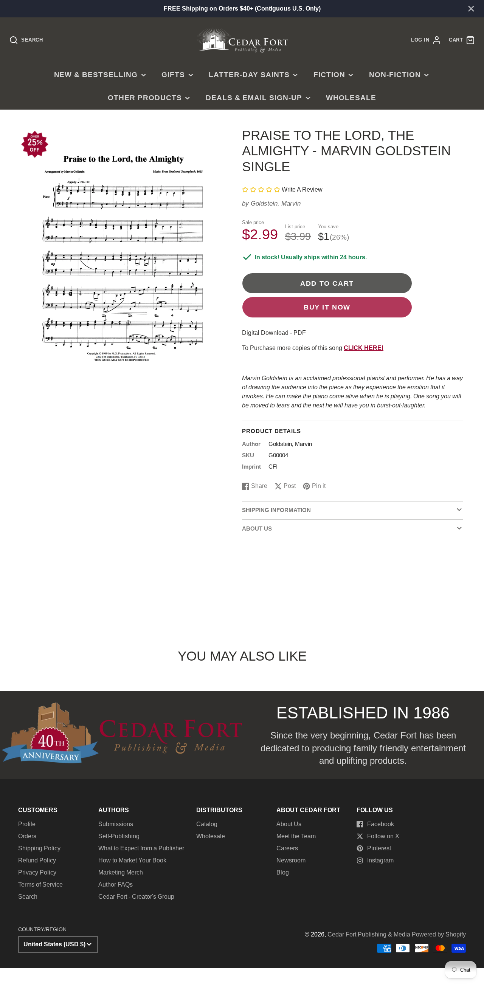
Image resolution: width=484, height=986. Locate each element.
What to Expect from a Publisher (141, 848)
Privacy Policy (37, 872)
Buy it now (327, 307)
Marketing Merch (120, 872)
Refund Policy (37, 860)
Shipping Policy (39, 848)
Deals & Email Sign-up (254, 98)
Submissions (115, 824)
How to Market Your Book (132, 860)
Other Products (145, 98)
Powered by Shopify (439, 934)
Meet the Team (296, 836)
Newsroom (291, 860)
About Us (288, 824)
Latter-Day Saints (249, 75)
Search (27, 896)
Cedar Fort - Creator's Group (136, 896)
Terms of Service (40, 884)
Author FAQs (115, 884)
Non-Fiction (395, 75)
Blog (282, 872)
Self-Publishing (119, 836)
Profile (27, 824)
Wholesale (351, 98)
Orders (27, 836)
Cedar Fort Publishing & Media (368, 934)
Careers (287, 848)
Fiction (329, 75)
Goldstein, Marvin (276, 203)
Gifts (173, 75)
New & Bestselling (96, 75)
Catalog (206, 824)
